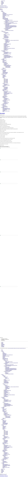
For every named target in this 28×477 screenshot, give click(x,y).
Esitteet (3, 58)
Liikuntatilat (5, 64)
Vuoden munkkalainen (5, 455)
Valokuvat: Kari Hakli (5, 96)
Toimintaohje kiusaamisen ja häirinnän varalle (8, 14)
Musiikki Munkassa (6, 436)
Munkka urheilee (4, 62)
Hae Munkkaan (3, 50)
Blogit (2, 4)
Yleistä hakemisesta (6, 399)
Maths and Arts (7, 20)
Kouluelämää (2, 59)
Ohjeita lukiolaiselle (7, 41)
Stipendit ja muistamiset (6, 93)
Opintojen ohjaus (6, 32)
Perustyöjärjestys (7, 39)
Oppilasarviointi (6, 381)
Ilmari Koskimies (6, 440)
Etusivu (2, 350)
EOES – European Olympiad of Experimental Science (11, 365)
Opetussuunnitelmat (6, 49)
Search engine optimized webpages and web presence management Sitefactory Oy (17, 348)
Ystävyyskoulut (4, 459)
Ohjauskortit (6, 387)
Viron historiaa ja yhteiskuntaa (8, 27)
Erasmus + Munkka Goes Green (8, 361)
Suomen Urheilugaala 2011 (7, 454)
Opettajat (4, 357)
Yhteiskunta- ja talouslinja (7, 46)
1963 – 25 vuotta (6, 79)
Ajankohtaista (4, 105)
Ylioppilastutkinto (6, 47)
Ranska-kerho (6, 29)
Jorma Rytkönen (6, 88)
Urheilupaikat (5, 92)
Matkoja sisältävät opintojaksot (7, 23)
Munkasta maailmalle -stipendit (7, 390)
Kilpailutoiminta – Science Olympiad (9, 22)
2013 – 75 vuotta (6, 82)
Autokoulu (5, 395)
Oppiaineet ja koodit (6, 36)
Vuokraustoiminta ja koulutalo (6, 15)
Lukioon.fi (5, 406)
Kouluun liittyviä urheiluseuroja (7, 445)
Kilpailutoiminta (6, 363)
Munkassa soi (5, 84)
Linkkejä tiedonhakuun (5, 72)
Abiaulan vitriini (4, 74)
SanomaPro (2, 3)
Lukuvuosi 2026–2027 (5, 106)
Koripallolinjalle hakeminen (7, 55)
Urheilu (3, 90)
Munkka (2, 11)
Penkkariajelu (4, 85)
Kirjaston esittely (4, 420)
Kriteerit (5, 101)
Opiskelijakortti (5, 396)
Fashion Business (7, 367)
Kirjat (3, 77)
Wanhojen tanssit (4, 450)
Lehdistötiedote (5, 452)
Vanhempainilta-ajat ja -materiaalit (6, 465)
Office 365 (2, 2)
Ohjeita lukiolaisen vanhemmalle (6, 108)
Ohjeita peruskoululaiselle (7, 34)
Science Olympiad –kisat (5, 443)
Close (2, 349)
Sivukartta (2, 470)
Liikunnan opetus (6, 63)
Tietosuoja (4, 12)
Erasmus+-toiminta (6, 19)
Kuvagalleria (5, 99)
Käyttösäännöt (4, 70)
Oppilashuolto (4, 355)
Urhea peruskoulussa (7, 66)
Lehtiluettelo (4, 71)
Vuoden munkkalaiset (6, 102)
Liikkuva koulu (5, 412)
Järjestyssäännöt (4, 354)
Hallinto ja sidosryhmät (5, 358)
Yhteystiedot (4, 17)
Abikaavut (4, 427)
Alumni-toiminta (4, 76)
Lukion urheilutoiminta (7, 67)
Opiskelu (2, 374)
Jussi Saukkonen (6, 87)
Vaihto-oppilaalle (7, 388)
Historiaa (2, 345)
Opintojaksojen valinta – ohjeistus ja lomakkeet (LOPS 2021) (12, 40)
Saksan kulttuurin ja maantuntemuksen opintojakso (10, 26)
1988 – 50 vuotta (6, 81)
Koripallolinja (5, 45)
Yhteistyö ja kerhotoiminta (7, 28)
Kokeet (6, 42)
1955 (4, 78)
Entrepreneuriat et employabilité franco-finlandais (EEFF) (11, 21)
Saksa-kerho (6, 373)
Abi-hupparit (4, 75)
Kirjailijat (4, 428)
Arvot (3, 352)
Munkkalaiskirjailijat (5, 73)
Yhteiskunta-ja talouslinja (5, 103)
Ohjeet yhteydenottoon (5, 464)
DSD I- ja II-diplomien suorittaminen (9, 30)
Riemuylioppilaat (4, 89)
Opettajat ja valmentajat (6, 414)
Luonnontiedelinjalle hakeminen (7, 56)
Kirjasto (2, 343)
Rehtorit (3, 86)
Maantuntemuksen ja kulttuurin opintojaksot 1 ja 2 (10, 25)
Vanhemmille (2, 107)
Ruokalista (4, 16)
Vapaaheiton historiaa (6, 98)
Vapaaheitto (5, 95)
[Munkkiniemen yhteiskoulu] (3, 474)
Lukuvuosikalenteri (5, 109)
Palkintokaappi (5, 94)
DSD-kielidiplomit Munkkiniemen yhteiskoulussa (9, 48)
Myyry (2, 1)
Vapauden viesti (4, 100)
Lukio (3, 38)
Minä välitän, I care (5, 410)
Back (3, 351)
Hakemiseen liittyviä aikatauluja (7, 401)
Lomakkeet (5, 35)
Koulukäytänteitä (4, 13)
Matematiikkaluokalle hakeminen (7, 52)
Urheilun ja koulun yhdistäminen (7, 65)
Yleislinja (5, 393)
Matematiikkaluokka (6, 37)
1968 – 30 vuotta (6, 80)
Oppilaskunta (4, 68)
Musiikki (4, 83)
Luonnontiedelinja (6, 392)
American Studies (7, 24)
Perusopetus (4, 31)
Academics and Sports (7, 416)
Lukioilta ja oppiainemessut (7, 57)
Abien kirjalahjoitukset (5, 423)
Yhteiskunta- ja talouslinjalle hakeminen (8, 405)
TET (5, 33)
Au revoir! (2, 113)
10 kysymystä (4, 60)
